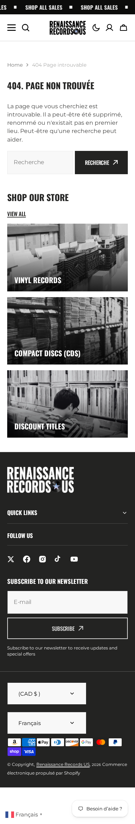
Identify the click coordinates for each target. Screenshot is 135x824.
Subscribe (63, 628)
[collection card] (67, 257)
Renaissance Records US (63, 764)
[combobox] (40, 162)
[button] (96, 27)
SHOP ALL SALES (40, 7)
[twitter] (11, 559)
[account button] (109, 27)
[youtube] (74, 559)
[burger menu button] (11, 27)
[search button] (25, 27)
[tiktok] (58, 559)
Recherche (97, 162)
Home (15, 65)
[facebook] (27, 559)
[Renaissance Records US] (68, 28)
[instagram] (42, 559)
